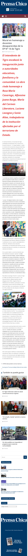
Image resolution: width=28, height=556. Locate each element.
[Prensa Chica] (2, 16)
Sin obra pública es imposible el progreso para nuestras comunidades (12, 444)
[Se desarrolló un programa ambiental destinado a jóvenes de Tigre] (3, 467)
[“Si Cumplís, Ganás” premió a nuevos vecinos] (14, 402)
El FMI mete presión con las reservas (12, 364)
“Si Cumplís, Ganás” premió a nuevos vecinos (14, 418)
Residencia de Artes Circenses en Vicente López (11, 477)
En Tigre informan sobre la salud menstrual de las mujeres (12, 392)
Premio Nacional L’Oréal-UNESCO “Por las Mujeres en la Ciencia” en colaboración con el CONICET (13, 484)
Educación (5, 37)
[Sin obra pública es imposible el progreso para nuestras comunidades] (14, 427)
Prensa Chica (12, 51)
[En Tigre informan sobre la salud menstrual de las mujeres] (14, 376)
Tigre (10, 37)
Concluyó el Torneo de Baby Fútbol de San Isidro (14, 367)
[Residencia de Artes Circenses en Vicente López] (3, 475)
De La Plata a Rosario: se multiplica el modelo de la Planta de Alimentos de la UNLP (12, 492)
